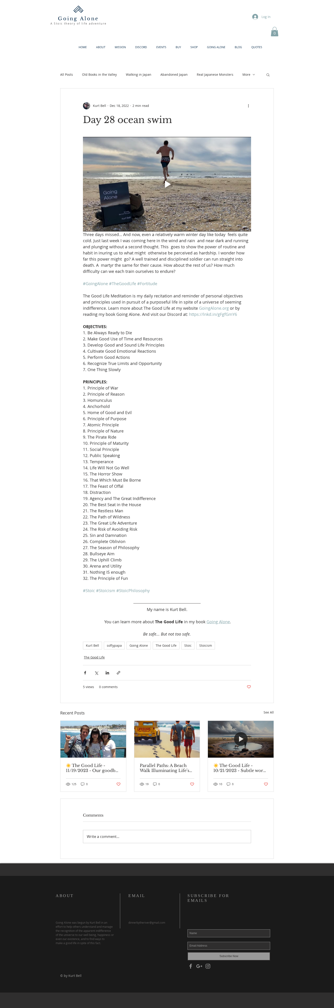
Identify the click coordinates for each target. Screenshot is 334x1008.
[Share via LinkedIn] (107, 673)
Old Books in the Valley (99, 74)
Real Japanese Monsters (215, 74)
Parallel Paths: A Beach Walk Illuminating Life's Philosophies (164, 768)
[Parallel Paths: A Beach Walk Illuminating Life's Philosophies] (167, 739)
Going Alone (139, 645)
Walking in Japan (138, 74)
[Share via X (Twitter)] (96, 673)
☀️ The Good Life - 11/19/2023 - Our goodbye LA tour (93, 768)
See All (269, 712)
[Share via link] (118, 673)
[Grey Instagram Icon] (208, 966)
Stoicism (205, 645)
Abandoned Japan (174, 74)
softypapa (114, 645)
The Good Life (166, 645)
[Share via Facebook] (85, 673)
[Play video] (167, 184)
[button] (275, 31)
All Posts (66, 74)
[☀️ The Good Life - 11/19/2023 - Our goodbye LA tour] (93, 739)
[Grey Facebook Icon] (190, 966)
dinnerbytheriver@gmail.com (146, 922)
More (246, 74)
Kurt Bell (92, 645)
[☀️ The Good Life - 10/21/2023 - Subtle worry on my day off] (241, 739)
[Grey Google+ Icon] (199, 966)
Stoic (188, 645)
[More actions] (248, 105)
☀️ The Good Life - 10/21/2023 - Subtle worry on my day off (240, 768)
